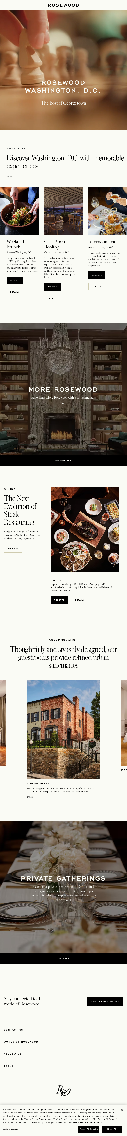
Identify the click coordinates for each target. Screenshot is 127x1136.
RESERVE (16, 280)
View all (10, 176)
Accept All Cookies (89, 1129)
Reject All (111, 1129)
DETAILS (16, 292)
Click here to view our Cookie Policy (85, 1122)
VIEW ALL (13, 548)
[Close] (121, 1110)
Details (30, 796)
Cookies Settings (10, 1129)
